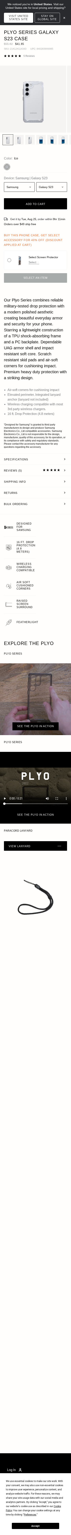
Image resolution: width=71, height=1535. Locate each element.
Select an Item (35, 277)
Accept (35, 1526)
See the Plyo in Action (35, 814)
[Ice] (7, 166)
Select (32, 262)
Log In (11, 1470)
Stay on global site (47, 18)
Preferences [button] (30, 1514)
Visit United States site (18, 18)
